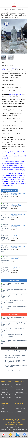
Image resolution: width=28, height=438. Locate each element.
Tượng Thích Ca (5, 384)
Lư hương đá (4, 413)
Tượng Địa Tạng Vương (17, 13)
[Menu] (14, 1)
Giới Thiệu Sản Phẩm (20, 408)
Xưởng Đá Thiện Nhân (20, 406)
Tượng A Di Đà (4, 392)
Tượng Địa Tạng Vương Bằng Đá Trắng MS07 (18, 215)
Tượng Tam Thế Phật (6, 397)
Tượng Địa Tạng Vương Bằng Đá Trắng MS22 (18, 268)
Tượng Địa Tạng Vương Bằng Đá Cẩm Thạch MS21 (18, 204)
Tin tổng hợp (18, 411)
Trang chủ (6, 9)
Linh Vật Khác (18, 397)
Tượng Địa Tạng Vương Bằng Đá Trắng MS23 (18, 194)
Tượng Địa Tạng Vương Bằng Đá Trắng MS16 (18, 236)
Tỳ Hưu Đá (17, 394)
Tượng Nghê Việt (19, 392)
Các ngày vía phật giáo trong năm (13, 370)
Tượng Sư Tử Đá (19, 387)
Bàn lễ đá (3, 406)
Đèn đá (2, 408)
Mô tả (3, 62)
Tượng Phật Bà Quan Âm (7, 387)
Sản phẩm (12, 9)
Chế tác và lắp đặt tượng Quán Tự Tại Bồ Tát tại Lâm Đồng (16, 366)
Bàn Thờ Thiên (4, 411)
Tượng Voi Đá (18, 384)
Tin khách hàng (20, 9)
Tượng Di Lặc (4, 389)
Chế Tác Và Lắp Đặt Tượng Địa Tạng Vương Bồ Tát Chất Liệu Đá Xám (15, 361)
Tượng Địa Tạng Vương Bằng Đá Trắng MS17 (18, 226)
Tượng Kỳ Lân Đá (19, 389)
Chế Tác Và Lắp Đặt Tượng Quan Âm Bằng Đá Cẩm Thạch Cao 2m (15, 356)
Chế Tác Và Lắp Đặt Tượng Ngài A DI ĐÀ (16, 351)
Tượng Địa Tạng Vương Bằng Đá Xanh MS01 (18, 258)
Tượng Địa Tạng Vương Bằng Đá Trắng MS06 (18, 247)
